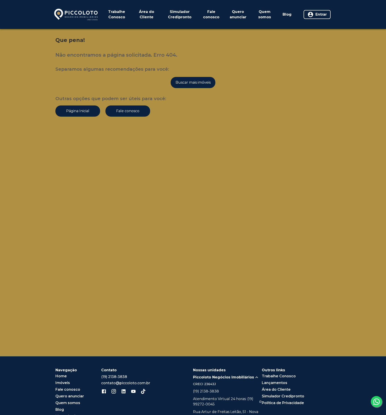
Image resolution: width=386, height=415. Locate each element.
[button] (227, 377)
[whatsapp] (376, 401)
